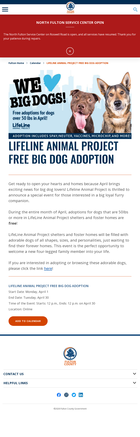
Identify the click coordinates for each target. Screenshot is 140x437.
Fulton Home (16, 63)
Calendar (35, 63)
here (48, 268)
